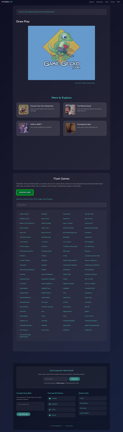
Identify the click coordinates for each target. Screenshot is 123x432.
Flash (107, 2)
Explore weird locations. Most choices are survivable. (42, 110)
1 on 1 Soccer (67, 242)
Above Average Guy (91, 260)
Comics (113, 2)
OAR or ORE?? (36, 124)
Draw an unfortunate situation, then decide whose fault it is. (89, 110)
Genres (42, 12)
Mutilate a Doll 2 (25, 219)
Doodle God (88, 237)
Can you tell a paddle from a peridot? (41, 127)
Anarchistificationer (25, 297)
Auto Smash (45, 330)
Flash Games (84, 403)
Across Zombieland (47, 274)
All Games (36, 12)
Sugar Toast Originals (45, 199)
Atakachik (44, 325)
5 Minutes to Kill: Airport (70, 246)
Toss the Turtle (89, 214)
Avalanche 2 (88, 330)
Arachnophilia (23, 316)
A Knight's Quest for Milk (92, 256)
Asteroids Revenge (68, 321)
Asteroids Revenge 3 (26, 325)
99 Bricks (22, 256)
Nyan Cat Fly (45, 219)
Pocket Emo (66, 214)
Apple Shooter (67, 311)
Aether (65, 279)
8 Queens (87, 251)
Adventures (99, 2)
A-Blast (43, 256)
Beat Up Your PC (46, 233)
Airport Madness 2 (46, 284)
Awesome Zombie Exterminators (25, 336)
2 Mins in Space (24, 246)
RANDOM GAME (25, 192)
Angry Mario (66, 297)
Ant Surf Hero (24, 307)
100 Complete (89, 242)
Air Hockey (23, 284)
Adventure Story (24, 279)
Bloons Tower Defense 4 (27, 223)
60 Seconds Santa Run (26, 251)
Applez (87, 311)
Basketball (66, 237)
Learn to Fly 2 (89, 223)
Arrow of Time (89, 316)
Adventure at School (91, 274)
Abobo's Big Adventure (70, 260)
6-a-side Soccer (89, 246)
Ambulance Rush (90, 288)
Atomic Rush (67, 325)
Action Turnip (67, 274)
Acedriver (44, 265)
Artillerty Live (24, 321)
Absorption (23, 265)
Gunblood (44, 214)
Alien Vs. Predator (90, 284)
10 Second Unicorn (25, 237)
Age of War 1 (45, 228)
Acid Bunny (88, 233)
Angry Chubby (45, 297)
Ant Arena (44, 302)
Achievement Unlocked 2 (92, 265)
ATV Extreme (24, 330)
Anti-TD (87, 307)
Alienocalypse (24, 288)
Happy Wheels (24, 214)
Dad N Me (23, 233)
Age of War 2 (89, 219)
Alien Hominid (24, 228)
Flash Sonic (66, 219)
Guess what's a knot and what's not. (87, 127)
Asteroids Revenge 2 (91, 321)
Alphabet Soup (45, 288)
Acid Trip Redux (89, 270)
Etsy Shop (83, 408)
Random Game (49, 12)
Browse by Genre (22, 199)
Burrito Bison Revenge (91, 228)
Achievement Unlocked (70, 265)
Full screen (78, 83)
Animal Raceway (25, 302)
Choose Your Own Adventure (41, 106)
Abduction (44, 260)
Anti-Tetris (23, 311)
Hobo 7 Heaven (68, 223)
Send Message (23, 414)
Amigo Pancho (24, 293)
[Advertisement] (61, 152)
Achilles (43, 270)
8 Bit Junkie (66, 251)
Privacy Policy (69, 426)
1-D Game (44, 242)
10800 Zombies (46, 223)
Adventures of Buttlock (48, 279)
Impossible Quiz (46, 237)
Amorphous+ (88, 293)
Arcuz (64, 316)
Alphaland (66, 288)
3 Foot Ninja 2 (24, 242)
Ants (42, 311)
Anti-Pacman (67, 307)
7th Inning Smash (46, 251)
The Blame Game (84, 106)
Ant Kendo (88, 302)
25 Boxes (44, 246)
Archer (43, 316)
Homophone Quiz (84, 124)
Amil (64, 293)
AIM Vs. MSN (89, 279)
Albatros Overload (68, 284)
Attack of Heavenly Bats (92, 325)
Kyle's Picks (33, 199)
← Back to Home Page (25, 12)
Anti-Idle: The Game (47, 307)
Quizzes (91, 2)
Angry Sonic (88, 297)
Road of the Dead (68, 228)
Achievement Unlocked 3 (27, 270)
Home (82, 398)
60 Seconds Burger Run (70, 233)
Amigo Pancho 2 (46, 293)
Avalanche (66, 330)
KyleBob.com (58, 426)
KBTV (118, 2)
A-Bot (65, 256)
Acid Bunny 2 (67, 270)
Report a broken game (88, 83)
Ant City (65, 302)
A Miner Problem (25, 260)
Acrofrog (22, 274)
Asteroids (44, 321)
